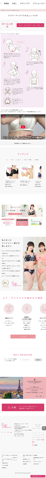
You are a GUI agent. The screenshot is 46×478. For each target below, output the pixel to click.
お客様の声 (4, 467)
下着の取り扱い (5, 463)
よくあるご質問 (5, 465)
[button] (3, 177)
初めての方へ (15, 455)
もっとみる (23, 336)
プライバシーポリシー (38, 461)
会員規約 (35, 455)
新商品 (6, 3)
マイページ (14, 460)
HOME (2, 10)
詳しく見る (39, 396)
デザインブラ (25, 3)
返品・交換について (27, 461)
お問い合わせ (36, 463)
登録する (38, 359)
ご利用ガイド (15, 457)
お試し (14, 3)
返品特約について (26, 459)
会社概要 (25, 463)
